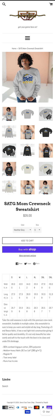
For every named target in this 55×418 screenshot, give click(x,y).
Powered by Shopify (42, 402)
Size (37, 225)
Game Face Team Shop (27, 402)
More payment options (27, 255)
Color (22, 225)
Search (5, 386)
